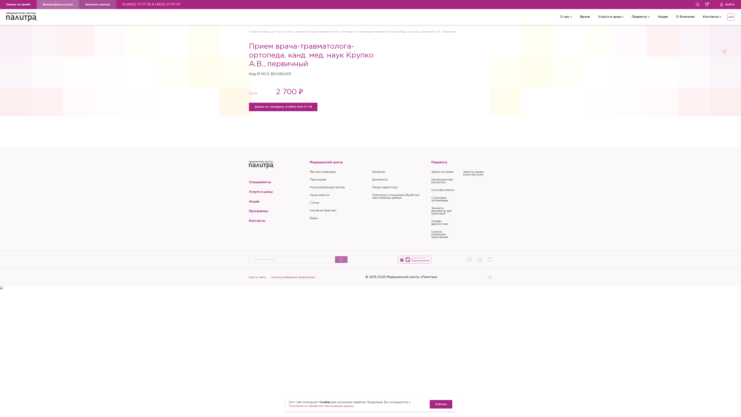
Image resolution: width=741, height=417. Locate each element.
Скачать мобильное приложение (439, 234)
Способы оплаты (442, 190)
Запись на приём (18, 4)
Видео (314, 218)
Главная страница (260, 32)
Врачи (585, 16)
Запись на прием (442, 172)
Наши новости (319, 195)
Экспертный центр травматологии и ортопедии (325, 32)
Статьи (314, 203)
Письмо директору (385, 187)
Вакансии (378, 172)
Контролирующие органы (327, 187)
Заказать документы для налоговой (441, 211)
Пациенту (639, 16)
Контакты (711, 16)
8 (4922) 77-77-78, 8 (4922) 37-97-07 (151, 4)
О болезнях (685, 16)
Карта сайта (257, 277)
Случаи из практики (323, 210)
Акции (663, 16)
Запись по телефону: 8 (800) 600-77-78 (283, 107)
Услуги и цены (609, 16)
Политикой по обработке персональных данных (321, 406)
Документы (379, 180)
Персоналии (318, 180)
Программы (258, 211)
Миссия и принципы (323, 172)
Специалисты (260, 182)
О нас (564, 16)
